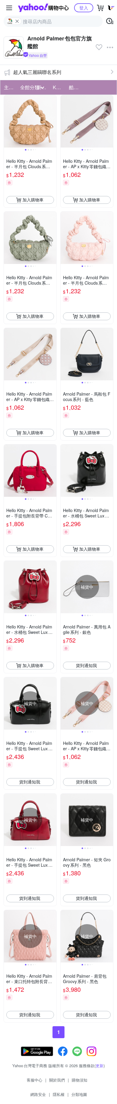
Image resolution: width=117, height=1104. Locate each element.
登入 (83, 7)
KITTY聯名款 (59, 87)
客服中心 (34, 1080)
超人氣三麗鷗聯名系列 (37, 72)
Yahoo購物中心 (43, 8)
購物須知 (79, 1080)
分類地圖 (79, 1094)
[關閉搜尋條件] (17, 21)
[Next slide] (52, 121)
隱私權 (58, 1094)
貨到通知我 (86, 665)
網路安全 (38, 1094)
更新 (100, 1065)
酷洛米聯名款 (75, 87)
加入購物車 (33, 200)
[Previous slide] (8, 121)
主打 (9, 87)
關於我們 (57, 1080)
